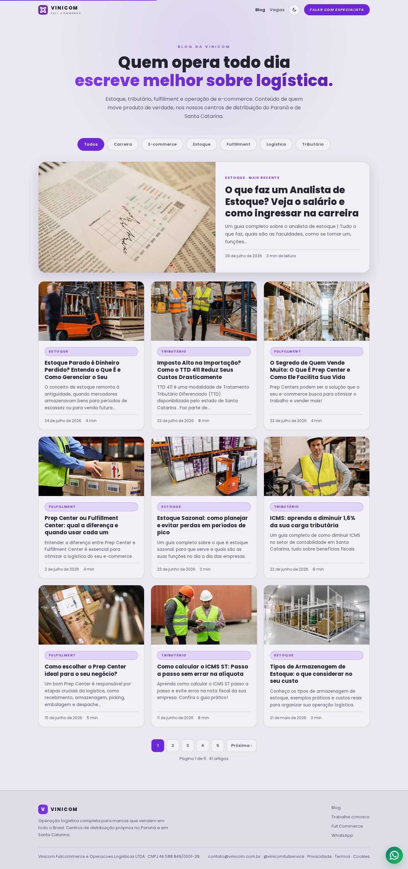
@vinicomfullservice (284, 856)
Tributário (313, 144)
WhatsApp (342, 835)
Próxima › (241, 745)
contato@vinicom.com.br (234, 856)
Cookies (361, 856)
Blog (260, 10)
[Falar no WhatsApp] (394, 855)
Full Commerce (347, 826)
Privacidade (319, 856)
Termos (342, 856)
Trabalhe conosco (351, 817)
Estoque (201, 144)
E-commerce (162, 144)
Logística (276, 144)
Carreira (123, 144)
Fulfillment (238, 144)
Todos (91, 144)
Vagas (277, 10)
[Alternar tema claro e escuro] (294, 9)
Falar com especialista (337, 9)
